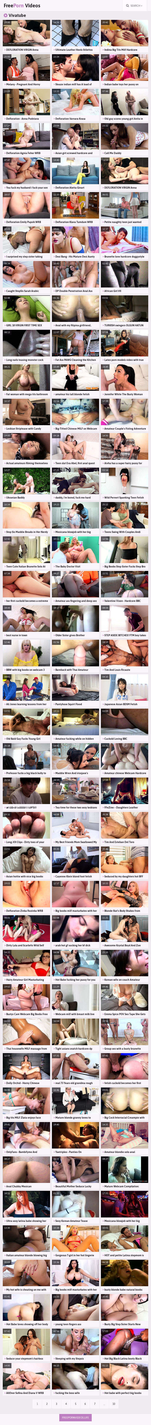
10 (114, 1403)
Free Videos (22, 5)
